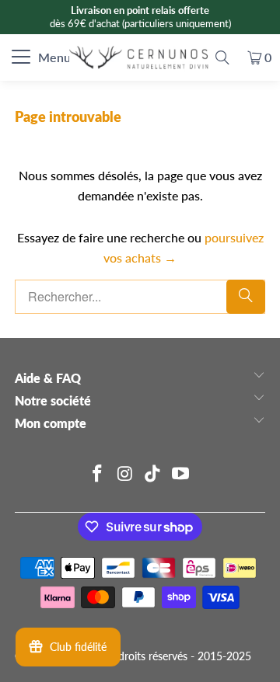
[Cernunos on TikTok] (153, 474)
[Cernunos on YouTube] (181, 474)
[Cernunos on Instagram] (125, 474)
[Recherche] (222, 57)
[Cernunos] (140, 57)
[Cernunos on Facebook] (98, 474)
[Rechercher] (245, 297)
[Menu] (9, 57)
